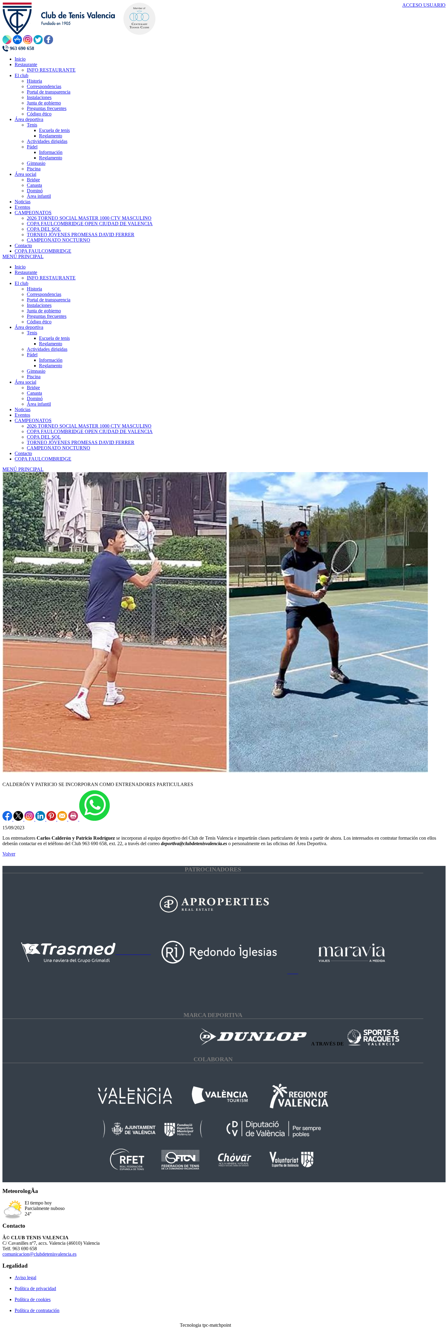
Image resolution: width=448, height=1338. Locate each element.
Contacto (23, 453)
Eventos (22, 415)
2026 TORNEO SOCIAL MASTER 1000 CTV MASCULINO (89, 426)
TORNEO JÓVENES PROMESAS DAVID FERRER (80, 442)
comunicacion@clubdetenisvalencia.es (39, 1254)
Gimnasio (36, 371)
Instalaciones (39, 305)
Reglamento (50, 343)
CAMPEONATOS (33, 420)
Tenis (32, 332)
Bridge (33, 387)
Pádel (32, 354)
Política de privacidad (35, 1288)
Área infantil (39, 404)
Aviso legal (25, 1277)
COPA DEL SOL (44, 436)
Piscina (34, 376)
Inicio (20, 266)
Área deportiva (29, 327)
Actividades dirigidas (47, 349)
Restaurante (26, 272)
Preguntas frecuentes (46, 316)
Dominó (35, 398)
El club (21, 283)
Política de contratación (37, 1310)
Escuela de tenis (54, 338)
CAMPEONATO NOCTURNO (58, 447)
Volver (8, 853)
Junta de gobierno (44, 310)
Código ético (39, 321)
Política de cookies (33, 1299)
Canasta (34, 393)
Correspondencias (44, 294)
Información (50, 360)
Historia (34, 288)
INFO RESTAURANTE (51, 277)
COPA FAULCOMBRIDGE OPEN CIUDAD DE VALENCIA (90, 431)
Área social (25, 382)
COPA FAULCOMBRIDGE (43, 458)
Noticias (22, 409)
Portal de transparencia (48, 299)
